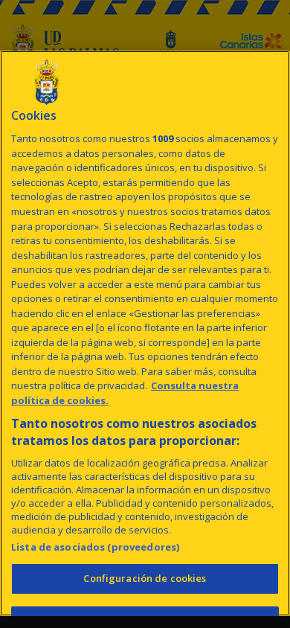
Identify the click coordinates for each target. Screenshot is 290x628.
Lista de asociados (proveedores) (95, 547)
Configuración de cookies (144, 578)
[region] (145, 333)
